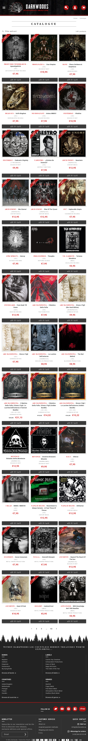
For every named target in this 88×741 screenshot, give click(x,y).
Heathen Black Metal (52, 693)
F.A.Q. (41, 733)
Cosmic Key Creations (53, 659)
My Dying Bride (7, 668)
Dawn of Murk (50, 664)
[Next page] (56, 628)
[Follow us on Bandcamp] (55, 708)
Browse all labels (52, 673)
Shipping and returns (46, 730)
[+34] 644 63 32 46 (79, 734)
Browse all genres (52, 697)
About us (42, 724)
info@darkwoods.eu (79, 727)
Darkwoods (14, 740)
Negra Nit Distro (51, 666)
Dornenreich (6, 666)
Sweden (4, 693)
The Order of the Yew (53, 668)
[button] (4, 8)
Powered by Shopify (24, 740)
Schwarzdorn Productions (54, 662)
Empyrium (5, 664)
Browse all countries (9, 697)
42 (51, 629)
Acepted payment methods (48, 727)
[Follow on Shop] (82, 708)
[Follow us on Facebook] (75, 708)
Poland (4, 691)
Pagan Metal (50, 686)
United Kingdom (7, 684)
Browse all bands (8, 673)
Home (75, 18)
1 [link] (31, 629)
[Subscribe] (25, 734)
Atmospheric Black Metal (54, 691)
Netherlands (6, 686)
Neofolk (48, 684)
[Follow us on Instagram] (68, 708)
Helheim (4, 662)
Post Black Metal (51, 688)
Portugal (4, 688)
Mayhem (5, 659)
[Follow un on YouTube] (62, 708)
